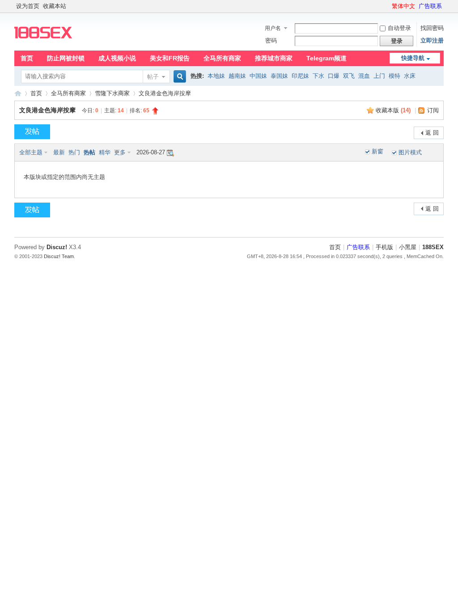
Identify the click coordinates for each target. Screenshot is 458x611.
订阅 (433, 110)
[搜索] (178, 77)
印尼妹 (300, 75)
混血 (364, 75)
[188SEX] (43, 45)
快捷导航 (412, 58)
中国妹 (258, 75)
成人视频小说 (117, 58)
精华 (104, 152)
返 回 (432, 132)
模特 (394, 75)
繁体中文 (403, 6)
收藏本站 (54, 6)
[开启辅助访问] (388, 6)
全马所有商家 (222, 58)
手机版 (384, 247)
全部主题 (30, 152)
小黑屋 (407, 247)
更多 (120, 152)
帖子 (153, 76)
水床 (410, 75)
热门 (74, 152)
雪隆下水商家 (112, 93)
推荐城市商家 (274, 58)
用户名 (273, 28)
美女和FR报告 (170, 58)
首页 (27, 58)
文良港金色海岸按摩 (47, 110)
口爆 (333, 75)
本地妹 (216, 75)
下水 (318, 75)
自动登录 (399, 28)
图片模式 (410, 152)
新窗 (377, 151)
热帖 (89, 152)
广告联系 (430, 6)
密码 (271, 40)
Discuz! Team (59, 256)
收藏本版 (393, 110)
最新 (59, 152)
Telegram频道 (326, 58)
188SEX (17, 93)
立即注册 (432, 40)
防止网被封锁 (66, 58)
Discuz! (57, 247)
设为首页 (27, 6)
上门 (379, 75)
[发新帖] (32, 131)
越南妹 (237, 75)
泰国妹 (279, 75)
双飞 (349, 75)
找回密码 (432, 28)
